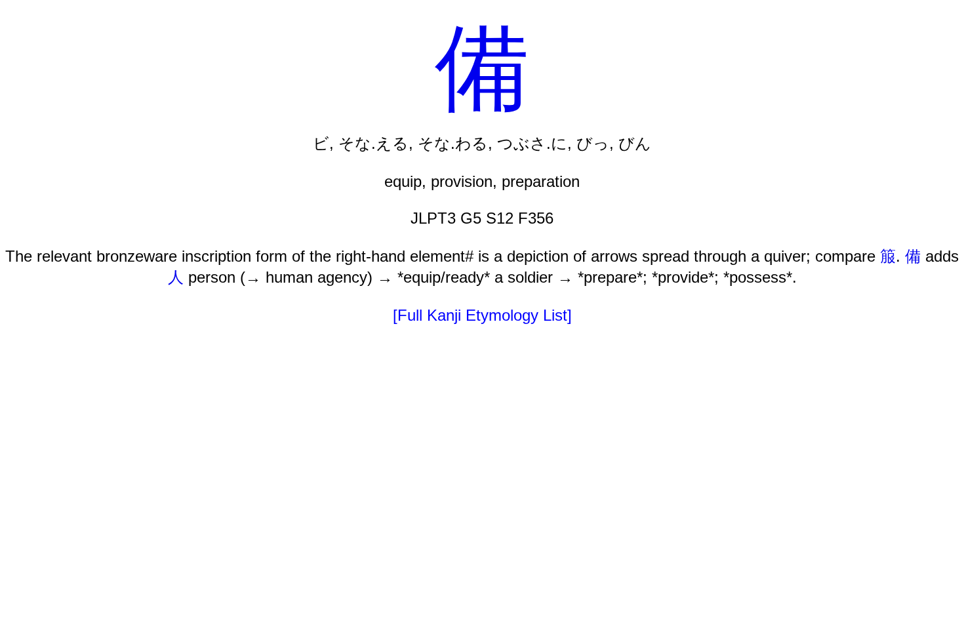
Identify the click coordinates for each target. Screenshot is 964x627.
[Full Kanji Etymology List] (482, 315)
